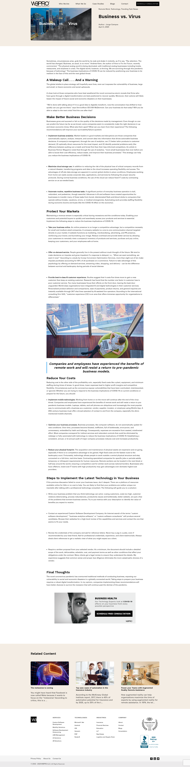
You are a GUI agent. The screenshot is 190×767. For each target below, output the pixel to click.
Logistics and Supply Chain (105, 737)
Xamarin (77, 731)
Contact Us (57, 758)
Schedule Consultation (147, 4)
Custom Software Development (58, 723)
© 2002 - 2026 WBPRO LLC (40, 764)
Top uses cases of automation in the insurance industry (92, 689)
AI (95, 286)
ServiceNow (81, 107)
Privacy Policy (36, 758)
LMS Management (59, 735)
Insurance (99, 722)
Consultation (122, 731)
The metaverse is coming (42, 688)
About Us (46, 758)
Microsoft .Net (79, 722)
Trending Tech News (129, 9)
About (120, 722)
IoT (97, 731)
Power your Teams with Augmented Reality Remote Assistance (137, 689)
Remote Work (104, 9)
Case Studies (98, 4)
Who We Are (64, 4)
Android (77, 725)
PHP (76, 734)
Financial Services (102, 725)
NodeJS (77, 737)
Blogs (112, 4)
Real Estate (100, 734)
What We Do (81, 4)
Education (99, 728)
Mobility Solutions (59, 727)
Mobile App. (136, 408)
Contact (124, 4)
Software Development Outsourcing (60, 731)
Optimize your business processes (62, 425)
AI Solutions (57, 738)
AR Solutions (57, 741)
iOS (76, 728)
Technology (115, 9)
